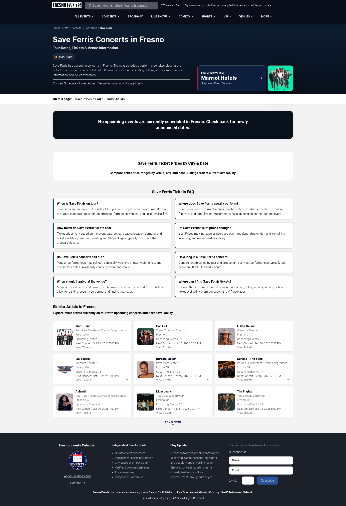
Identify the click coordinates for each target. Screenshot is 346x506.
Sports (206, 16)
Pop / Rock (91, 28)
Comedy (184, 16)
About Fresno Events (77, 476)
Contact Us (77, 483)
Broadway (135, 16)
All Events (82, 16)
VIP (226, 16)
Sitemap (165, 498)
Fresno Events (60, 28)
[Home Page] (66, 5)
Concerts (109, 16)
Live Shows (159, 16)
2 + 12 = (234, 480)
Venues (244, 16)
